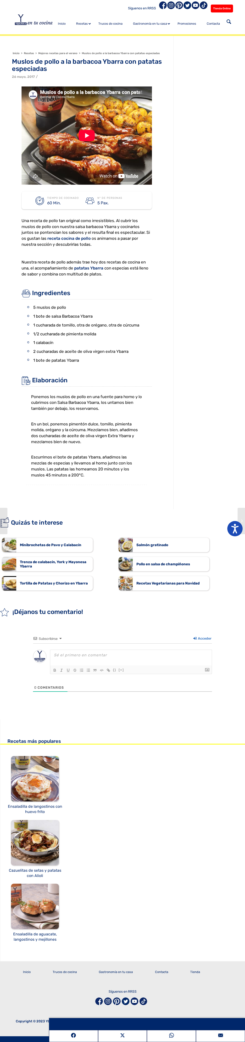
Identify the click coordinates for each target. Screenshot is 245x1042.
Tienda (195, 972)
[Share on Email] (220, 1036)
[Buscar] (229, 22)
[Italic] (61, 670)
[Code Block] (101, 670)
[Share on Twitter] (122, 1036)
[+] (121, 670)
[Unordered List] (88, 670)
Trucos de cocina (65, 972)
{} (114, 670)
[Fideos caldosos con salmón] (241, 521)
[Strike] (75, 670)
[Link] (108, 670)
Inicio (27, 972)
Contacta (161, 972)
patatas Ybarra (88, 268)
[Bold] (54, 670)
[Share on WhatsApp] (171, 1036)
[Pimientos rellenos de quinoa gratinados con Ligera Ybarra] (3, 521)
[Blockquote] (95, 670)
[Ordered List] (81, 670)
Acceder (204, 638)
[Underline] (68, 670)
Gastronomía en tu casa (116, 972)
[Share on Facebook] (73, 1036)
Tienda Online (222, 8)
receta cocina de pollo (69, 238)
